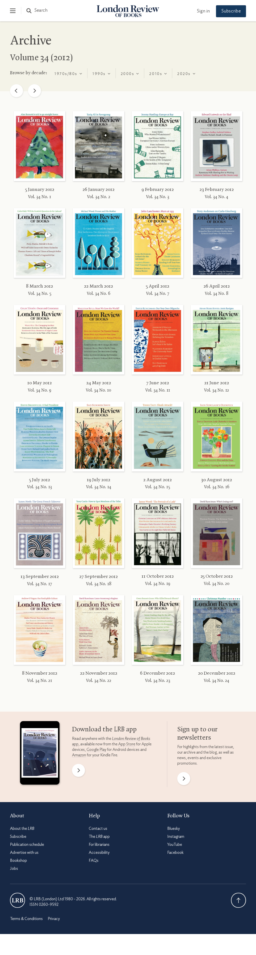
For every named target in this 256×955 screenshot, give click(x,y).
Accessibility (99, 853)
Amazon (79, 755)
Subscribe (231, 11)
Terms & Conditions (26, 919)
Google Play (96, 750)
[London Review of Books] (17, 900)
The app (99, 837)
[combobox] (68, 73)
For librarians (99, 845)
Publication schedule (27, 845)
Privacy (54, 919)
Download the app (104, 729)
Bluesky (173, 829)
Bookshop (18, 861)
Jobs (14, 869)
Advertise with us (24, 853)
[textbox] (65, 73)
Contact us (98, 829)
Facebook (175, 853)
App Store (126, 744)
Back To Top (238, 900)
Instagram (175, 837)
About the (22, 829)
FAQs (93, 861)
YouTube (174, 845)
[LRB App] (40, 754)
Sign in (203, 11)
